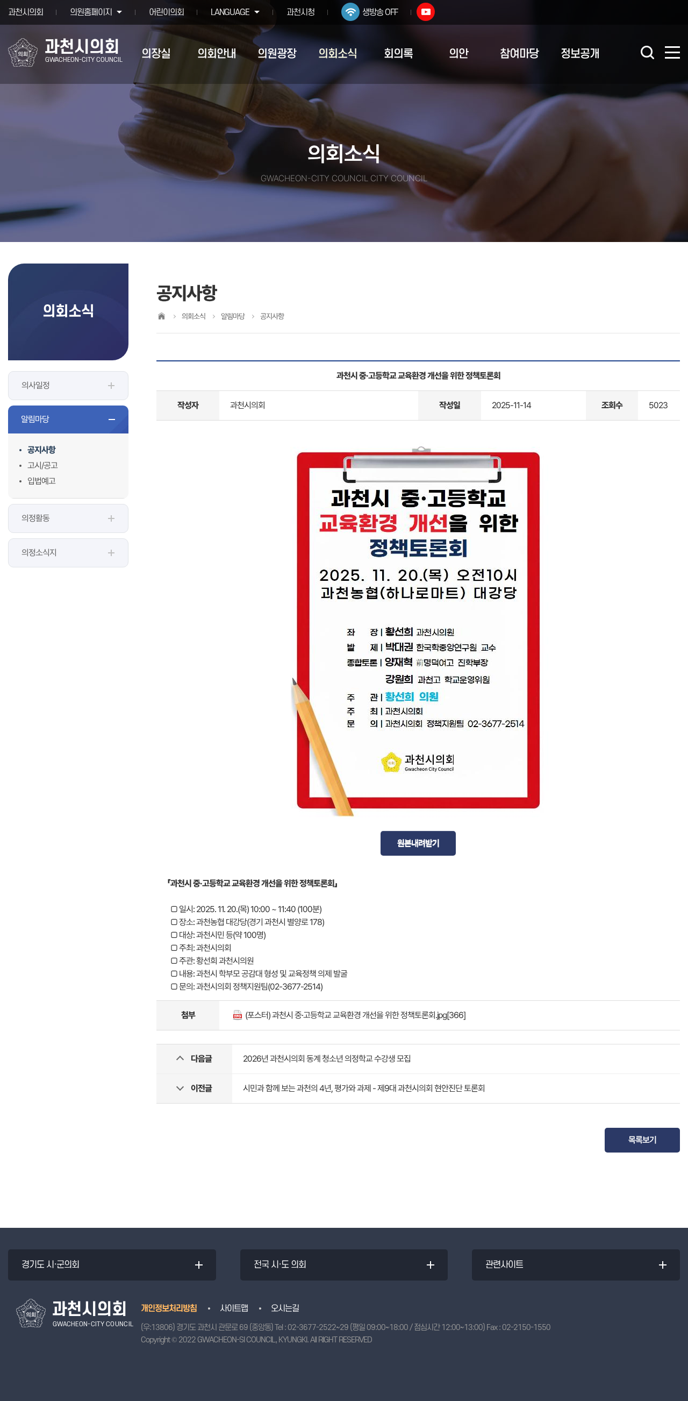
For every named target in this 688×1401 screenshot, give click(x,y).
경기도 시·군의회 (50, 1265)
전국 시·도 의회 (280, 1265)
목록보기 (642, 1140)
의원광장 (276, 54)
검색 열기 (647, 52)
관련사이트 (504, 1265)
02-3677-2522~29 (318, 1327)
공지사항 (41, 450)
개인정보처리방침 (169, 1308)
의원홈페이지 (91, 12)
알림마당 (35, 419)
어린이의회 (166, 12)
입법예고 (41, 481)
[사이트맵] (672, 52)
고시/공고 (42, 465)
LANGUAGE (230, 12)
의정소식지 (39, 552)
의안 (458, 54)
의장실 (155, 54)
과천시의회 (25, 12)
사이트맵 (234, 1308)
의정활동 (35, 518)
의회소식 (337, 54)
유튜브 (426, 12)
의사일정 (35, 385)
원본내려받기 (418, 843)
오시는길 (285, 1308)
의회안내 (216, 54)
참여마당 (519, 54)
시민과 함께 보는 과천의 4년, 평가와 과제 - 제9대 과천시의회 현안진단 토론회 (364, 1088)
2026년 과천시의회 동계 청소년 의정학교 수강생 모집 (327, 1059)
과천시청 (300, 12)
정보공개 (580, 54)
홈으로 (161, 316)
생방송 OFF (380, 12)
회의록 (398, 54)
